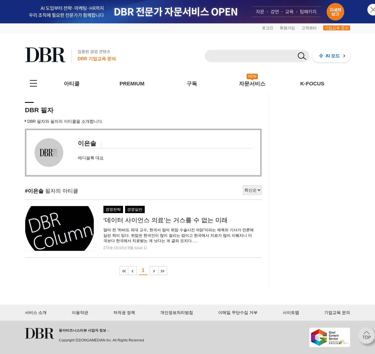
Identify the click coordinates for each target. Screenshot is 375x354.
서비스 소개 (36, 312)
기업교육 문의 (337, 28)
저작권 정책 (124, 312)
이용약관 (80, 312)
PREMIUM (132, 84)
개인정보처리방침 (176, 312)
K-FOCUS (312, 84)
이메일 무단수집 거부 (238, 312)
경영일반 (134, 210)
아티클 (72, 84)
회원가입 (287, 28)
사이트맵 (291, 312)
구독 (192, 84)
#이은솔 (34, 191)
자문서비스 (252, 84)
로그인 (267, 28)
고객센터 (309, 28)
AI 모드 (332, 55)
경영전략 (113, 210)
